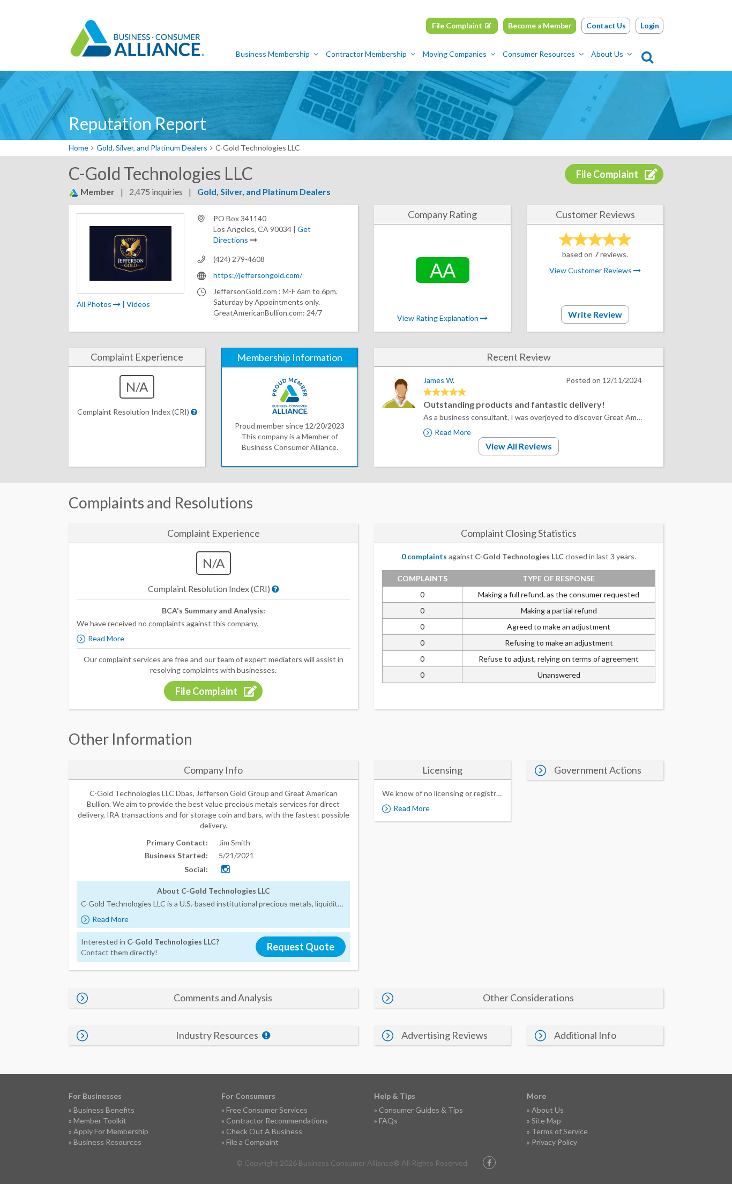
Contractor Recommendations (277, 1120)
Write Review (595, 314)
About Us (607, 53)
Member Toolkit (99, 1120)
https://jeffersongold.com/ (257, 275)
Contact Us (606, 25)
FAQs (388, 1120)
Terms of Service (560, 1131)
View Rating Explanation (438, 318)
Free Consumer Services (267, 1109)
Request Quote (300, 947)
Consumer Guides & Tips (421, 1109)
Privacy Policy (554, 1141)
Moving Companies (455, 53)
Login (649, 25)
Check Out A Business (264, 1131)
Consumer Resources (539, 53)
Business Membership (273, 53)
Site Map (546, 1120)
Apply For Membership (110, 1131)
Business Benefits (104, 1109)
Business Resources (107, 1141)
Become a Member (540, 25)
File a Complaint (252, 1141)
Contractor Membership (366, 53)
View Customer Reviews (591, 270)
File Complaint (457, 25)
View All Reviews (518, 446)
